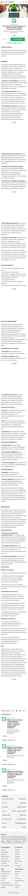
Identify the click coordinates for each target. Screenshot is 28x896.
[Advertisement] (14, 137)
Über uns (17, 873)
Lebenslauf (17, 856)
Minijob (14, 35)
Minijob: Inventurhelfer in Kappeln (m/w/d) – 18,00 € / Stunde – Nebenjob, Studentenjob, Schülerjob (15, 774)
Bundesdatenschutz (19, 880)
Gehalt (16, 863)
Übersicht (3, 849)
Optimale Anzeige (5, 873)
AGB (16, 882)
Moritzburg (23, 803)
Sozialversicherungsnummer (7, 885)
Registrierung (18, 871)
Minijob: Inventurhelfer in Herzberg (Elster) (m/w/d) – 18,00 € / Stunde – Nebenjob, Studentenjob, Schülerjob (15, 723)
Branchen (17, 854)
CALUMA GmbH (14, 24)
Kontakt (17, 887)
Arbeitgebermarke (5, 856)
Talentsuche (3, 854)
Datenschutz (18, 878)
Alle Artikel (3, 887)
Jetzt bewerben (18, 39)
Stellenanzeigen (4, 852)
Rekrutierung (4, 876)
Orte (16, 876)
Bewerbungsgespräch (6, 871)
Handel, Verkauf (11, 718)
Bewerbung (17, 858)
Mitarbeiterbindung (5, 882)
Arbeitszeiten (18, 865)
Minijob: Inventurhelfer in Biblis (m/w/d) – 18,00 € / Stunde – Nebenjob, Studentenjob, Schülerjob (15, 750)
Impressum (17, 885)
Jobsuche (17, 852)
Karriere (2, 880)
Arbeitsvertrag (18, 861)
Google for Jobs (4, 858)
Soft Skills (3, 878)
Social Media (4, 863)
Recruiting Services (5, 861)
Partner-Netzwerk (5, 865)
